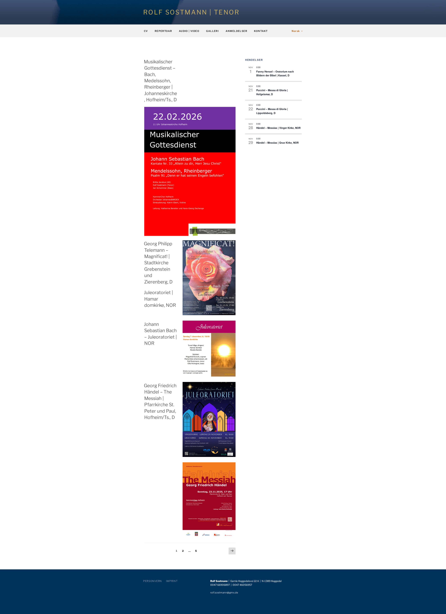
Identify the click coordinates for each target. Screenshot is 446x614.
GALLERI (212, 30)
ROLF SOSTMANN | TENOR (191, 12)
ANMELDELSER (236, 30)
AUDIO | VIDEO (189, 30)
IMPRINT (172, 580)
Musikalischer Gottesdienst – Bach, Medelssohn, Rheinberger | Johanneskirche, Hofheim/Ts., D (160, 80)
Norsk (296, 30)
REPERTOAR (163, 30)
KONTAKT (261, 30)
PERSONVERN (152, 580)
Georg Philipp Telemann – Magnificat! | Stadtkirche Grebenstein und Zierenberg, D (158, 262)
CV (146, 30)
